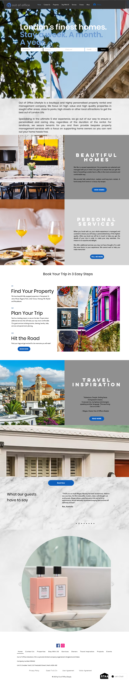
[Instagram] (63, 645)
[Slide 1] (91, 523)
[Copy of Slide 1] (81, 523)
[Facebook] (58, 645)
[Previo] (56, 506)
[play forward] (112, 583)
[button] (69, 584)
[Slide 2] (86, 523)
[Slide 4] (78, 523)
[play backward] (20, 583)
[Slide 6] (76, 523)
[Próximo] (114, 506)
